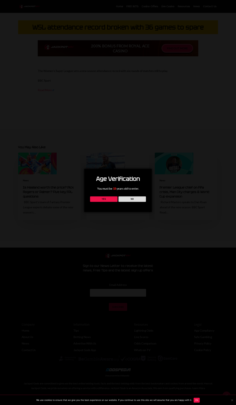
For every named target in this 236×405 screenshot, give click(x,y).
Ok (196, 400)
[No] (232, 400)
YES (104, 199)
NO (132, 199)
